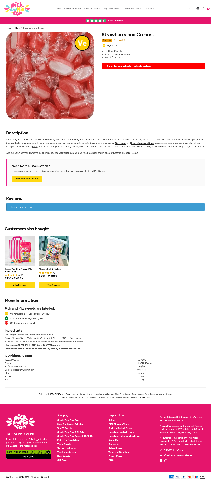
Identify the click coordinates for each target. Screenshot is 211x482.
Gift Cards (62, 460)
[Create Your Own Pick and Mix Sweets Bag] (20, 251)
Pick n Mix (101, 397)
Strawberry (150, 394)
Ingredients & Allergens (104, 394)
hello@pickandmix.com (171, 455)
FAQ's (111, 460)
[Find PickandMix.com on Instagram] (165, 460)
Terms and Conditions (119, 452)
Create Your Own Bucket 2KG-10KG (75, 436)
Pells (148, 397)
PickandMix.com (168, 417)
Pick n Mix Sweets (114, 397)
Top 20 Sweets (64, 428)
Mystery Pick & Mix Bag (50, 269)
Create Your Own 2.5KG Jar (71, 432)
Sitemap (188, 455)
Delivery (112, 420)
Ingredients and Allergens (121, 432)
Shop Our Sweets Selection (70, 424)
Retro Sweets (138, 394)
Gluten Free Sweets (66, 448)
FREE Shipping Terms (118, 424)
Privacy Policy (115, 456)
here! (35, 146)
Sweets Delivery (130, 397)
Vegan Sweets (64, 444)
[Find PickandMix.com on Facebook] (161, 460)
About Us (113, 440)
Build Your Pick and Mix (27, 178)
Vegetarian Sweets (164, 394)
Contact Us (114, 444)
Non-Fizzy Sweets (123, 394)
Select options (19, 285)
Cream (90, 394)
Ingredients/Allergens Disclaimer (124, 436)
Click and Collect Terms (120, 428)
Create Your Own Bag (68, 420)
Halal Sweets (63, 456)
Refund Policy (115, 448)
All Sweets (81, 394)
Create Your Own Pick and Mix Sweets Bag (18, 270)
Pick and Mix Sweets (87, 397)
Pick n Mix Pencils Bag (68, 440)
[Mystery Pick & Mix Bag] (54, 251)
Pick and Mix (71, 397)
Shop (17, 28)
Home (8, 28)
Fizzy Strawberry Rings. (142, 143)
